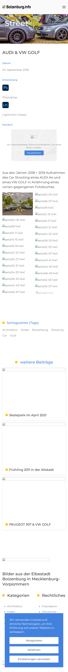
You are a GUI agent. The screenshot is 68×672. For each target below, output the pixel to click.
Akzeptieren (34, 152)
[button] (64, 7)
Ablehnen (34, 649)
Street (25, 329)
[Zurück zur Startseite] (17, 7)
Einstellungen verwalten (34, 659)
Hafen (11, 611)
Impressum (49, 606)
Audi (13, 335)
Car (4, 335)
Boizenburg (40, 329)
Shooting (57, 329)
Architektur (10, 329)
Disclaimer (49, 611)
